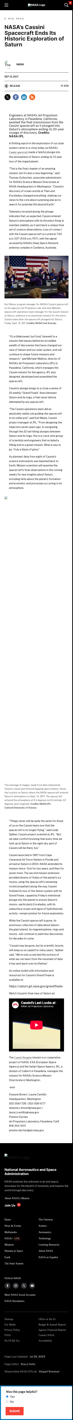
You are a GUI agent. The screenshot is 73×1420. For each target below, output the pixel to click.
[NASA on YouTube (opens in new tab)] (32, 1286)
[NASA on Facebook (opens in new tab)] (7, 1286)
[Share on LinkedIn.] (24, 97)
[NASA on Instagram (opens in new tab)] (16, 1286)
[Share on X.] (7, 97)
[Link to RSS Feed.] (32, 97)
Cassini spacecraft (18, 152)
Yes (12, 1396)
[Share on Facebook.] (16, 97)
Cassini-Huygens (23, 1057)
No (12, 1402)
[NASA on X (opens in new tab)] (24, 1286)
